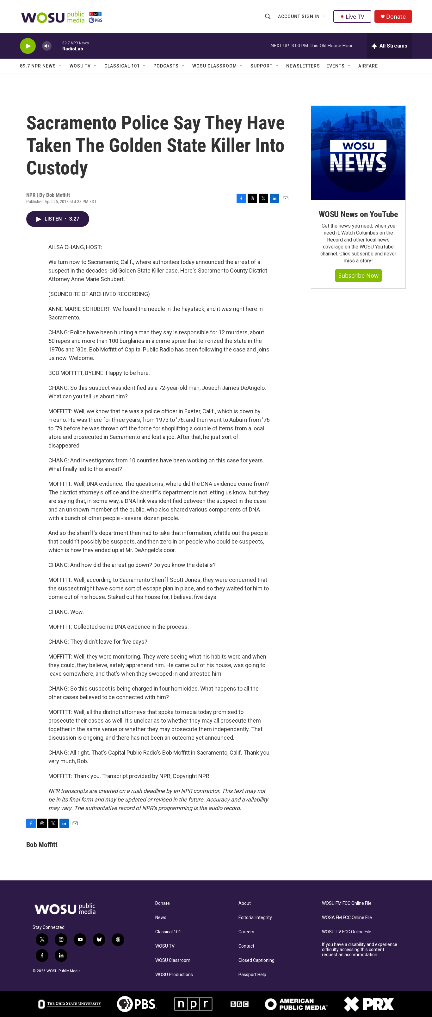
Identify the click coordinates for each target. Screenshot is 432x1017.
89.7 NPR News (38, 65)
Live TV (355, 16)
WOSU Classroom (214, 65)
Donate (396, 16)
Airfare (368, 65)
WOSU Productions (174, 974)
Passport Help (252, 974)
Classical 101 (122, 65)
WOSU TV (80, 65)
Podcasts (166, 65)
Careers (246, 932)
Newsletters (303, 65)
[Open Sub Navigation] (324, 16)
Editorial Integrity (255, 917)
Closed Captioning (256, 960)
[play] (28, 46)
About (244, 903)
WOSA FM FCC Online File (347, 917)
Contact (246, 946)
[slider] (57, 45)
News (160, 917)
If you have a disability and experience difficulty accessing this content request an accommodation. (359, 949)
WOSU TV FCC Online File (346, 932)
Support (261, 65)
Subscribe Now (358, 275)
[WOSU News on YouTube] (358, 153)
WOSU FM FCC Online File (347, 903)
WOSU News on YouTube (358, 214)
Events (335, 65)
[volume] (46, 46)
